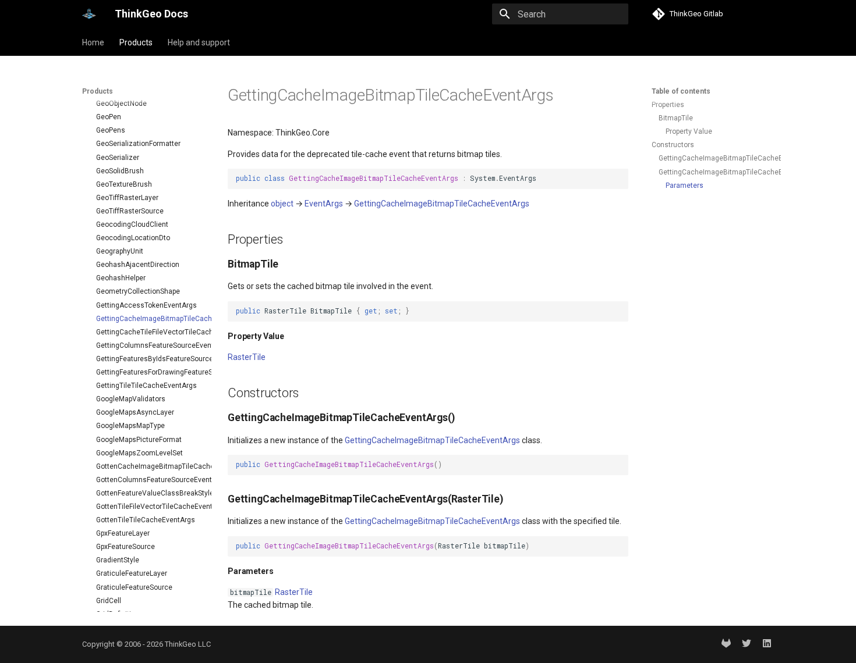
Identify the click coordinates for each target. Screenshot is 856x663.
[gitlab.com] (726, 644)
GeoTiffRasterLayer (127, 198)
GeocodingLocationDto (133, 238)
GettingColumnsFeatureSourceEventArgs (149, 345)
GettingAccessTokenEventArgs (146, 305)
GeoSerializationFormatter (138, 144)
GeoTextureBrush (124, 184)
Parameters (684, 185)
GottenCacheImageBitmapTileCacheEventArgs (149, 466)
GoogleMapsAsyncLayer (135, 412)
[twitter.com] (746, 644)
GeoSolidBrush (120, 171)
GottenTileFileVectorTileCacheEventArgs (149, 506)
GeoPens (110, 130)
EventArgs (324, 203)
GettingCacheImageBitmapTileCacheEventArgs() (715, 158)
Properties (668, 105)
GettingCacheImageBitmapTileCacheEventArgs (149, 319)
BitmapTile (676, 118)
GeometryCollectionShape (138, 291)
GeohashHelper (121, 278)
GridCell (108, 601)
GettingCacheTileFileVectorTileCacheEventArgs (149, 332)
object (282, 203)
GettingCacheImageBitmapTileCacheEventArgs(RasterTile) (715, 172)
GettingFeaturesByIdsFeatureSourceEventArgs (149, 359)
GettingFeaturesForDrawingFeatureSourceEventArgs (149, 372)
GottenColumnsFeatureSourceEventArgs (149, 480)
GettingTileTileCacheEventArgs (146, 386)
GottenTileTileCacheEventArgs (145, 520)
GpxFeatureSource (125, 547)
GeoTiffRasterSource (130, 211)
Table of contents (681, 91)
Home (93, 42)
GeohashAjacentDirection (137, 265)
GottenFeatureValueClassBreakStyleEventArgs (149, 493)
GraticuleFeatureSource (134, 587)
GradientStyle (117, 560)
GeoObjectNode (121, 103)
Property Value (689, 131)
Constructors (673, 145)
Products (136, 42)
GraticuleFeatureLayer (131, 573)
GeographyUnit (119, 251)
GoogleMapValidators (130, 399)
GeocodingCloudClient (132, 224)
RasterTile (247, 357)
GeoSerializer (117, 158)
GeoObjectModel (123, 90)
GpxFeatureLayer (123, 533)
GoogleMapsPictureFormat (139, 440)
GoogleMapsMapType (130, 426)
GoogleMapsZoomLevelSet (139, 453)
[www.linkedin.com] (767, 644)
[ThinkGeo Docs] (89, 14)
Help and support (199, 42)
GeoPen (108, 117)
